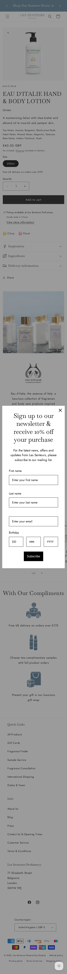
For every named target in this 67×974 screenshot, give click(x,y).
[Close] (60, 410)
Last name (15, 493)
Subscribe (33, 556)
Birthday (14, 532)
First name (15, 471)
